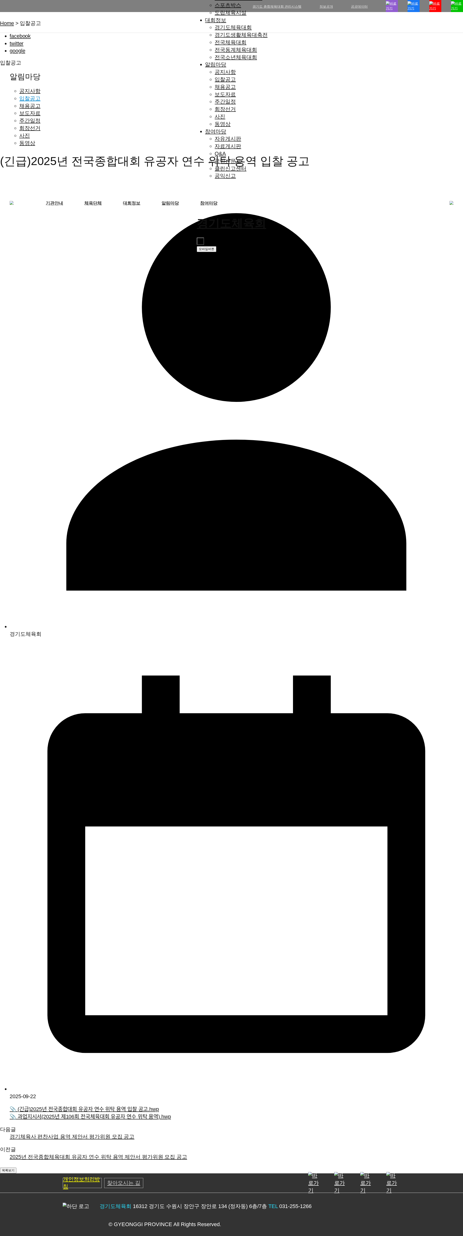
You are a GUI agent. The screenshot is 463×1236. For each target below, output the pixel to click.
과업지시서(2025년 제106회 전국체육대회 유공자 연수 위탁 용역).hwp (90, 1117)
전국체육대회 (230, 42)
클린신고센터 (230, 169)
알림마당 (215, 64)
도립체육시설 (230, 13)
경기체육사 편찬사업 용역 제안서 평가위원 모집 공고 (72, 1137)
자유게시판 (228, 139)
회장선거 (225, 109)
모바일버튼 (206, 249)
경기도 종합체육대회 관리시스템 (276, 6)
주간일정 (225, 102)
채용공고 (225, 87)
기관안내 (54, 203)
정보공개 (326, 6)
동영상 (223, 124)
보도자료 (225, 94)
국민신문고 (228, 161)
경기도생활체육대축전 (241, 35)
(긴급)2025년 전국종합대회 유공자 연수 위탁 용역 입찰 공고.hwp (84, 1109)
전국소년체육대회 (236, 57)
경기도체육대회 (233, 27)
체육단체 (93, 203)
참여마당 (215, 131)
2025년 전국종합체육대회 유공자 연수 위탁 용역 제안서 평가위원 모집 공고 (98, 1157)
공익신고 (225, 176)
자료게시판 (228, 146)
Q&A (220, 154)
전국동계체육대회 (236, 50)
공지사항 (225, 72)
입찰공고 (225, 79)
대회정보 (215, 20)
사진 (220, 116)
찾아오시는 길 (123, 1183)
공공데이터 (359, 6)
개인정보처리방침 (81, 1183)
